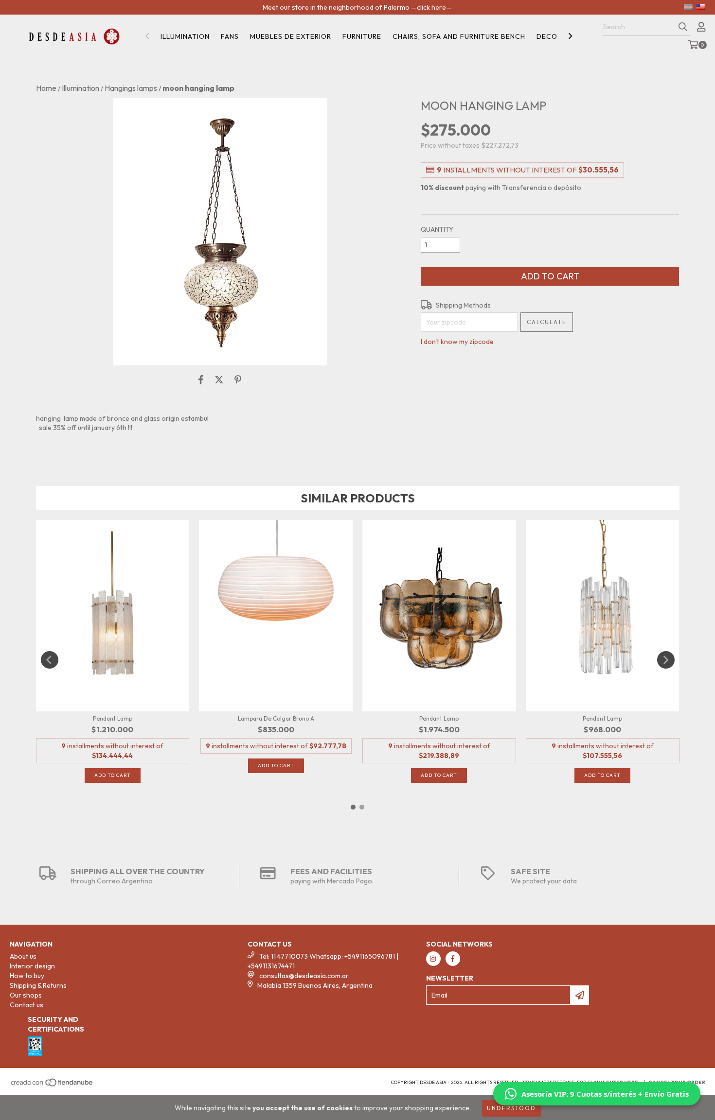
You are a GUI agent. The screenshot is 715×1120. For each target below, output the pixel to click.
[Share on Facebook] (200, 380)
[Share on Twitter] (219, 380)
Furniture (361, 36)
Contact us (26, 1004)
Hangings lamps (131, 88)
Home (46, 88)
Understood (511, 1108)
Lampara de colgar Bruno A (276, 718)
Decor (549, 36)
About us (23, 956)
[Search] (683, 27)
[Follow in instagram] (433, 958)
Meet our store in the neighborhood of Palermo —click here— (357, 7)
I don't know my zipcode (457, 341)
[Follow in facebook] (453, 958)
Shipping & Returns (38, 985)
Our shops (26, 995)
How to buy (27, 975)
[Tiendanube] (52, 1086)
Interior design (32, 966)
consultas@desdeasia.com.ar (304, 975)
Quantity (437, 229)
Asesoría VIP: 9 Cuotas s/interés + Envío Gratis (605, 1094)
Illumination (185, 36)
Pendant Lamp (112, 718)
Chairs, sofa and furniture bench (459, 36)
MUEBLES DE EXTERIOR (290, 36)
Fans (230, 36)
